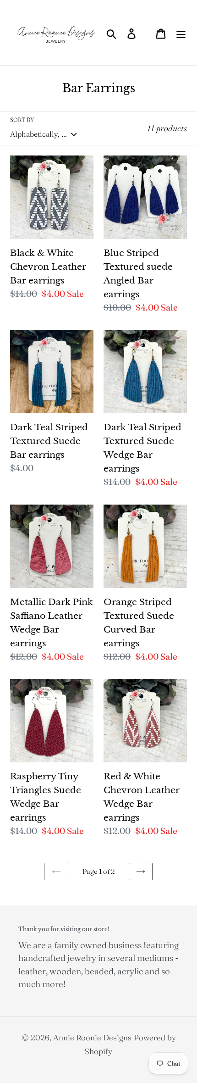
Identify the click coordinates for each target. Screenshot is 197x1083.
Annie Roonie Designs (92, 1037)
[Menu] (181, 32)
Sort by (22, 119)
